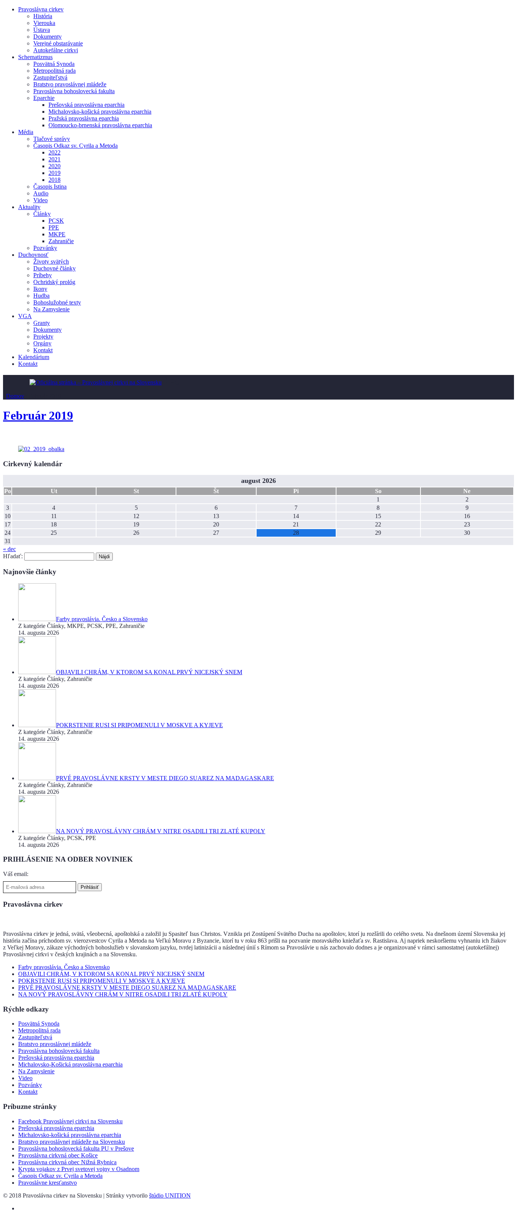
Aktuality (29, 207)
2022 (54, 152)
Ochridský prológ (54, 282)
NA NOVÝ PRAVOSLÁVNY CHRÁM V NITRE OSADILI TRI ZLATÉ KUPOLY (122, 994)
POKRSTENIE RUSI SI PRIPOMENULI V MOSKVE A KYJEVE (101, 981)
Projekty (43, 336)
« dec (9, 549)
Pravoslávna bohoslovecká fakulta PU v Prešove (76, 1148)
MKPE (56, 234)
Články (42, 214)
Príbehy (42, 275)
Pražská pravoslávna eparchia (83, 118)
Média (25, 132)
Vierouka (44, 23)
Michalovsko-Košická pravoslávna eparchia (70, 1064)
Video (40, 200)
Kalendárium (33, 357)
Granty (41, 323)
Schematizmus (35, 57)
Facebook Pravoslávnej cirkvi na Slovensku (70, 1121)
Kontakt (43, 350)
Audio (40, 193)
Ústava (41, 30)
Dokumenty (47, 36)
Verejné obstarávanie (58, 43)
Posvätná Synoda (54, 64)
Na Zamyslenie (51, 309)
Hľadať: (13, 556)
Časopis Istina (50, 186)
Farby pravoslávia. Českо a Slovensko (64, 967)
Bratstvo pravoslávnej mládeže (69, 84)
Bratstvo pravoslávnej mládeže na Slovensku (71, 1141)
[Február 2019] (41, 449)
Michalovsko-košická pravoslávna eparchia (99, 111)
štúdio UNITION (170, 1195)
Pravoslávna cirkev (41, 9)
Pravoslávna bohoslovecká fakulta (74, 91)
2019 (54, 173)
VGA (25, 316)
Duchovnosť (33, 254)
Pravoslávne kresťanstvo (47, 1182)
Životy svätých (51, 261)
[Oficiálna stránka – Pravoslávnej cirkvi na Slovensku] (96, 382)
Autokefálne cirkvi (55, 50)
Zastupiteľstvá (50, 77)
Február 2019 (38, 415)
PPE (53, 227)
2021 (54, 159)
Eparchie (44, 98)
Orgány (42, 343)
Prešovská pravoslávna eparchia (86, 105)
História (42, 16)
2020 (54, 166)
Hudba (41, 295)
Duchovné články (54, 268)
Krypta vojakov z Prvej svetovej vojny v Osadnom (78, 1169)
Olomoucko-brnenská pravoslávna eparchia (100, 125)
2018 (54, 179)
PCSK (56, 220)
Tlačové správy (51, 139)
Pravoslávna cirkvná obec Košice (58, 1155)
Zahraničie (61, 241)
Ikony (40, 289)
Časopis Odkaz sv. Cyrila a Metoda (75, 145)
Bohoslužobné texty (57, 302)
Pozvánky (45, 248)
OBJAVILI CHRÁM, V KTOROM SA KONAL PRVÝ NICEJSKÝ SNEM (111, 974)
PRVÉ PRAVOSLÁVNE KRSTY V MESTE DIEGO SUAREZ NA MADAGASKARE (127, 987)
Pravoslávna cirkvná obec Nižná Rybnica (67, 1162)
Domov (15, 396)
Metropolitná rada (54, 70)
